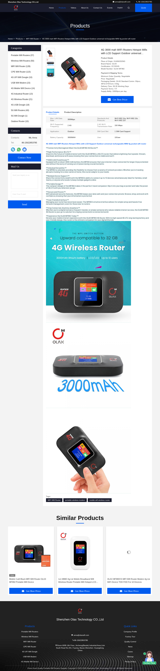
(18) (20, 105)
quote (143, 8)
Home (51, 8)
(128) (20, 66)
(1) (19, 116)
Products (62, 8)
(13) (22, 94)
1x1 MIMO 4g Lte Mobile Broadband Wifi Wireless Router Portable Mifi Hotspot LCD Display (28, 581)
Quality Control (130, 642)
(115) (21, 72)
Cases (130, 652)
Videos (73, 8)
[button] (12, 558)
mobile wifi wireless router (100, 500)
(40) (20, 110)
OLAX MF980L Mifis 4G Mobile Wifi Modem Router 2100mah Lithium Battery (126, 580)
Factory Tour (130, 637)
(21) (21, 99)
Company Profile (130, 632)
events (109, 8)
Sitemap (130, 657)
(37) (22, 55)
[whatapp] (18, 149)
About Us (84, 8)
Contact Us (97, 8)
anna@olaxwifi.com (123, 2)
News (130, 647)
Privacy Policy (130, 662)
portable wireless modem (75, 500)
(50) (22, 61)
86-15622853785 (145, 2)
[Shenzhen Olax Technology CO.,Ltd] (16, 8)
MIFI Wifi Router (32, 39)
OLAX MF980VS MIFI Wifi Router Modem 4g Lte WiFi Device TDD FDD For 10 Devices (79, 580)
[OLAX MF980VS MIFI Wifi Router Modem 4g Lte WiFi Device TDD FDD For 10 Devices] (80, 552)
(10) (21, 77)
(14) (23, 88)
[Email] (24, 149)
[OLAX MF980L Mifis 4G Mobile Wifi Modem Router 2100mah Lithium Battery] (129, 552)
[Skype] (13, 149)
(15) (20, 83)
